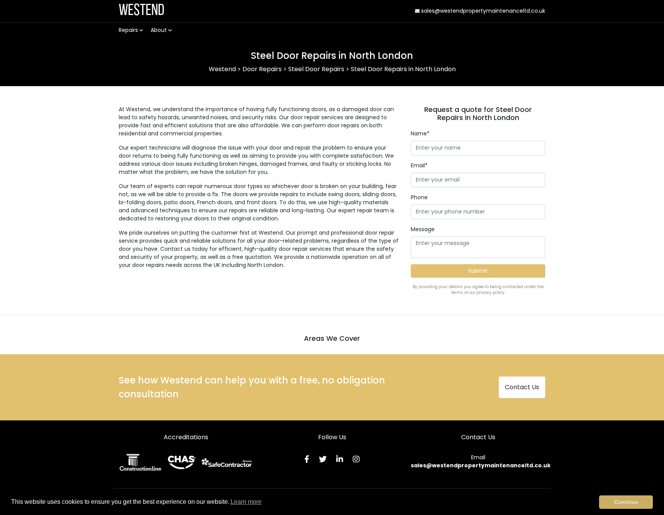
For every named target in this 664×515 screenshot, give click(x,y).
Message (423, 229)
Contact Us (522, 387)
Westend (141, 11)
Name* (420, 133)
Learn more (246, 501)
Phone (419, 197)
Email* (419, 165)
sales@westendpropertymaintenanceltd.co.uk (482, 11)
